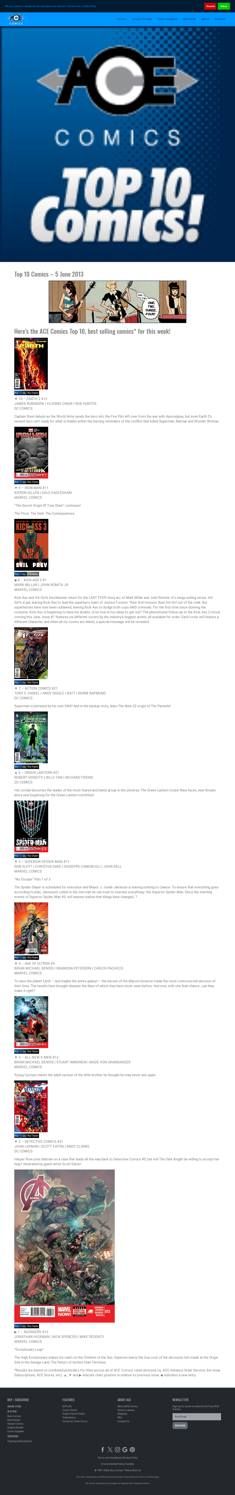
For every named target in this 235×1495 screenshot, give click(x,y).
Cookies (129, 1464)
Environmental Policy (112, 1464)
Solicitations (69, 1417)
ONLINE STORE (14, 1406)
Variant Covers (15, 1423)
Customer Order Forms (74, 1421)
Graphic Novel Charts (73, 1413)
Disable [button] (210, 6)
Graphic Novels (15, 1427)
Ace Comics (29, 19)
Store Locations (126, 1410)
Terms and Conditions (109, 1457)
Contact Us (123, 1421)
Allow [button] (224, 6)
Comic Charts (69, 1410)
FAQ (120, 1417)
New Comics (14, 1416)
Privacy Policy (130, 1457)
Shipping (122, 1413)
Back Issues (13, 1420)
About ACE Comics (128, 1406)
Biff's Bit (67, 1406)
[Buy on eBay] (20, 394)
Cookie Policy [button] (89, 6)
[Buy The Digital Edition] (33, 394)
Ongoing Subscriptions (19, 1441)
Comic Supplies (15, 1431)
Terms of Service (146, 1477)
